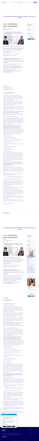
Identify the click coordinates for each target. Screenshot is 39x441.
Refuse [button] (9, 426)
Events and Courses (31, 433)
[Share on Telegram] (32, 39)
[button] (30, 429)
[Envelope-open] (6, 436)
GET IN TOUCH (35, 2)
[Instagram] (3, 436)
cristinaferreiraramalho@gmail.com (31, 290)
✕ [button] (15, 414)
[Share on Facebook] (28, 39)
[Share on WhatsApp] (31, 39)
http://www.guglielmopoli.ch (31, 264)
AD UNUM (30, 432)
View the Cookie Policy (5, 424)
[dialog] (9, 421)
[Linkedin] (29, 39)
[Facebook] (2, 436)
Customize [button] (13, 426)
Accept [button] (4, 426)
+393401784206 (30, 259)
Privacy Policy (30, 437)
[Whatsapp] (4, 436)
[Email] (33, 39)
